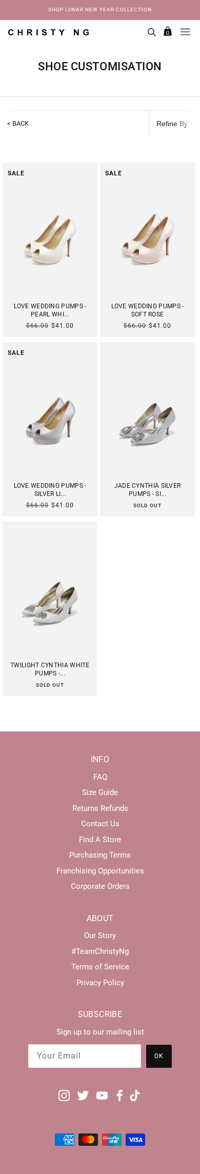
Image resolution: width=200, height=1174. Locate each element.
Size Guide (100, 792)
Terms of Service (100, 966)
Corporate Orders (100, 886)
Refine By (172, 124)
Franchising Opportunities (100, 870)
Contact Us (100, 823)
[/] (48, 31)
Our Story (100, 935)
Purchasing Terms (100, 855)
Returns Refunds (100, 808)
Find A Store (100, 839)
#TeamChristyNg (100, 951)
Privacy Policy (100, 982)
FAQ (100, 777)
